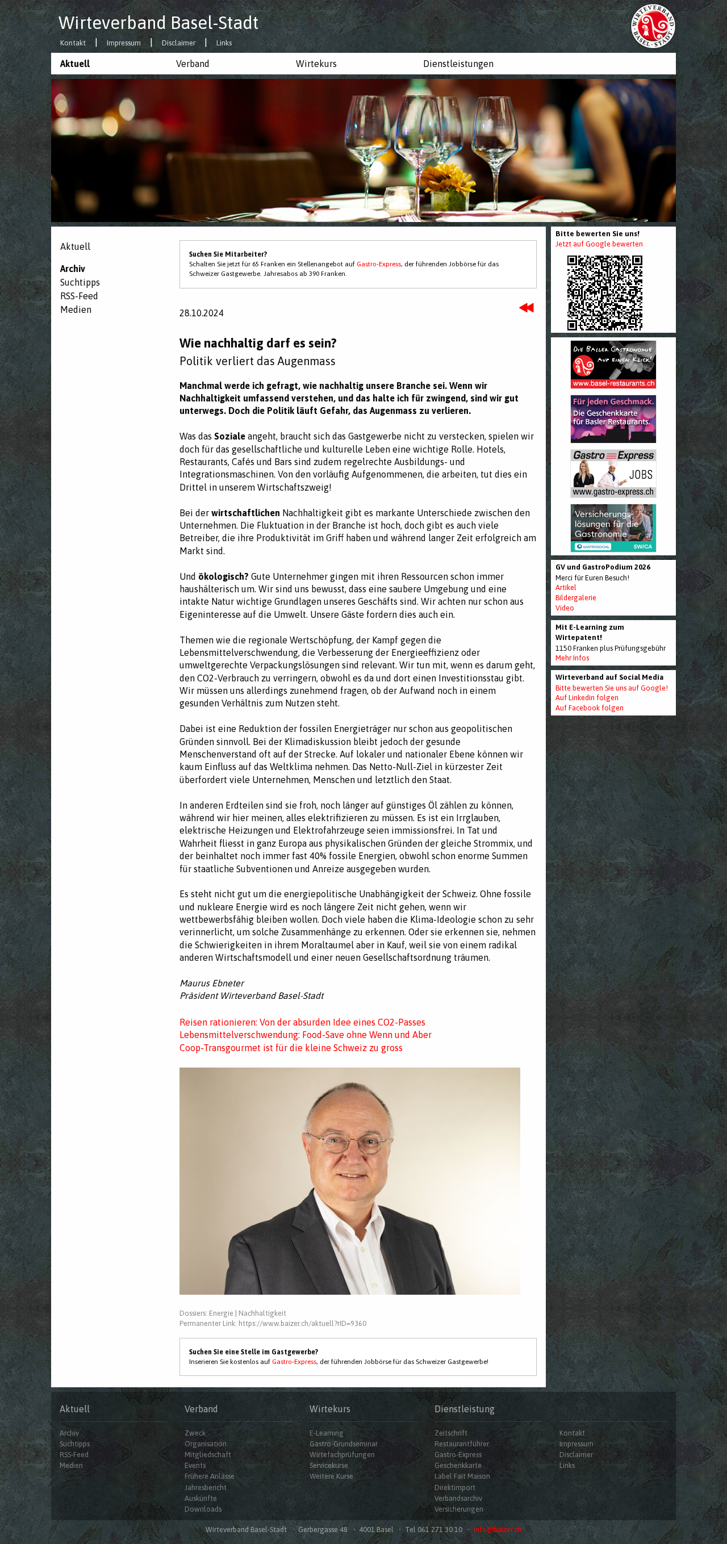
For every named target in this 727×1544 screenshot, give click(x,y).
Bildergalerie (575, 597)
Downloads (203, 1509)
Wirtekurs (316, 63)
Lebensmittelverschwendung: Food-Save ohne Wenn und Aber (305, 1035)
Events (195, 1465)
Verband (193, 63)
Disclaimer (178, 43)
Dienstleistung (464, 1409)
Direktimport (454, 1487)
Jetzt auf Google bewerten (599, 244)
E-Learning (327, 1433)
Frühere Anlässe (210, 1476)
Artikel (565, 587)
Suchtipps (80, 282)
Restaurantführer (461, 1444)
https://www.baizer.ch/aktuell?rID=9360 (302, 1323)
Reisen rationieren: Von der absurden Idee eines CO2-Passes (302, 1022)
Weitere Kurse (331, 1476)
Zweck (195, 1433)
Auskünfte (201, 1498)
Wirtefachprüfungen (342, 1454)
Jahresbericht (206, 1487)
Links (224, 43)
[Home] (653, 25)
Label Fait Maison (462, 1476)
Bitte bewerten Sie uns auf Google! (611, 688)
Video (564, 608)
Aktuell (75, 63)
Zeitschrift (450, 1433)
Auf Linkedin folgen (587, 697)
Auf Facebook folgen (589, 708)
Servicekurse (329, 1465)
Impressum (124, 43)
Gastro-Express (379, 264)
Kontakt (73, 43)
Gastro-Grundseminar (344, 1444)
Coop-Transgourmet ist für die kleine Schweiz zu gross (291, 1048)
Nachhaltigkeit (262, 1313)
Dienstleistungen (458, 63)
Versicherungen (458, 1509)
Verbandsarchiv (458, 1498)
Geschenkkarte (458, 1465)
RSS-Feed (79, 296)
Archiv (72, 268)
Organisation (206, 1444)
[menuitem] (109, 63)
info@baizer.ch (497, 1529)
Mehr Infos (572, 658)
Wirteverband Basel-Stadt (158, 22)
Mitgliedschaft (208, 1454)
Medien (75, 309)
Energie (221, 1313)
